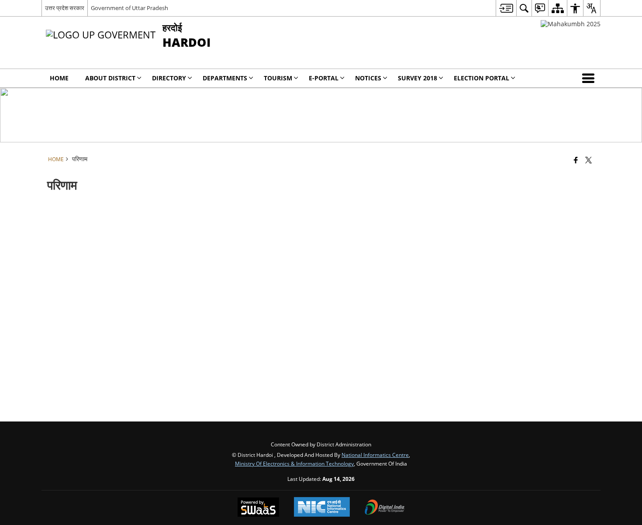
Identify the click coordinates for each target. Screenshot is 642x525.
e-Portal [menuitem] (323, 78)
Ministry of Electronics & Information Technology (294, 463)
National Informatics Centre (375, 454)
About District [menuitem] (110, 78)
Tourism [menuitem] (278, 78)
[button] (590, 78)
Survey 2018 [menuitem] (417, 78)
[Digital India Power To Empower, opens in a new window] (384, 508)
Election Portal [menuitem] (481, 78)
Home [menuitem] (59, 78)
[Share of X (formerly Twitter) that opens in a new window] (588, 159)
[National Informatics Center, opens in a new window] (321, 507)
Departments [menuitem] (225, 78)
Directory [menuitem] (169, 78)
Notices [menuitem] (368, 78)
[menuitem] (506, 8)
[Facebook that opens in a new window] (575, 159)
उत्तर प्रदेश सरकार (64, 8)
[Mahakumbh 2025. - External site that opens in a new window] (571, 24)
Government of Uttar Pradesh (129, 8)
